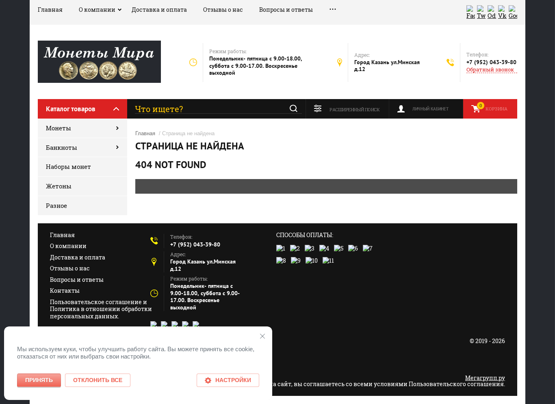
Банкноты (61, 147)
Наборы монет (68, 166)
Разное (56, 205)
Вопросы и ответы (286, 9)
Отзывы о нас (223, 9)
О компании (97, 9)
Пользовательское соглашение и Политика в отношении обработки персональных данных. (101, 309)
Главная (50, 9)
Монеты (58, 128)
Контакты (65, 290)
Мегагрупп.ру (485, 378)
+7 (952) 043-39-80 (491, 62)
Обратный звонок (490, 69)
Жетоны (59, 186)
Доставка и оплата (159, 9)
